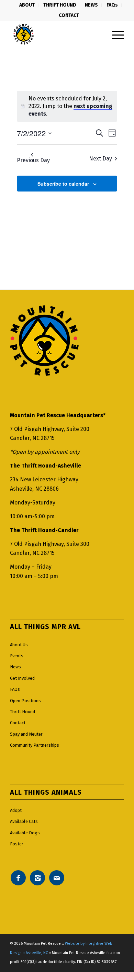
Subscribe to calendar (63, 183)
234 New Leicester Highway (44, 479)
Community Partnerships (34, 745)
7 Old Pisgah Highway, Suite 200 (49, 429)
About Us (19, 644)
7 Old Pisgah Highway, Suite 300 (49, 544)
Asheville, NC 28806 (34, 488)
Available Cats (24, 821)
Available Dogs (25, 832)
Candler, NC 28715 (32, 438)
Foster (16, 843)
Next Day (100, 158)
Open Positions (25, 700)
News (15, 666)
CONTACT (69, 15)
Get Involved (22, 678)
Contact (17, 722)
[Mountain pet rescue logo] (55, 34)
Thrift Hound (22, 711)
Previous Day (33, 160)
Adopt (16, 810)
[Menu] (114, 34)
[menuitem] (27, 5)
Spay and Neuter (26, 734)
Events (16, 655)
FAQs (15, 689)
